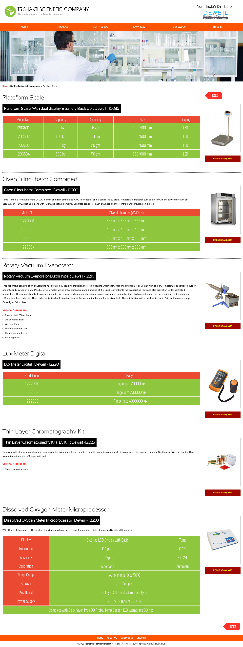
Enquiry (217, 26)
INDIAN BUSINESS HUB (154, 644)
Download (139, 26)
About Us (63, 26)
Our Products (101, 26)
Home (24, 26)
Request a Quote (222, 158)
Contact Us (179, 26)
